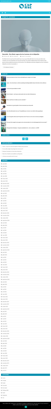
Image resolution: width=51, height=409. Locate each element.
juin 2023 (4, 257)
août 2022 (4, 282)
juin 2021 (4, 316)
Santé (3, 392)
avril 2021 (4, 321)
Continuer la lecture (9, 67)
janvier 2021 (5, 328)
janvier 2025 (5, 210)
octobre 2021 (5, 306)
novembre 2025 (5, 186)
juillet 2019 (4, 368)
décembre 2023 (5, 242)
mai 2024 (4, 230)
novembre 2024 (5, 215)
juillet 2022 (4, 284)
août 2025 (4, 193)
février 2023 (5, 267)
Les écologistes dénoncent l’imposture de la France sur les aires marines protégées (25, 116)
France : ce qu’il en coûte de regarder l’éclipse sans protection (15, 146)
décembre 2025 (5, 183)
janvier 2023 (5, 269)
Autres (3, 378)
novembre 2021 (5, 304)
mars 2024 (4, 235)
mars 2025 (4, 205)
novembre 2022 (5, 274)
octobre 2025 (5, 188)
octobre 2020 (5, 336)
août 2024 (4, 222)
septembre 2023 (5, 249)
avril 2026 (4, 173)
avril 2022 (4, 291)
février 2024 (5, 237)
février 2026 (5, 178)
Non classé (4, 387)
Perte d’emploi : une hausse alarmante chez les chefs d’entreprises (21, 94)
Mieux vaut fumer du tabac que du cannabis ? (16, 99)
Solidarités (4, 395)
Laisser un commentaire (26, 56)
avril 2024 (4, 232)
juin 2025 (4, 198)
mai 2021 (4, 318)
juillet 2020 (4, 343)
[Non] (49, 405)
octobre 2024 (5, 218)
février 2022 (5, 296)
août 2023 (4, 252)
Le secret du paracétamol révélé (14, 88)
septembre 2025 (5, 190)
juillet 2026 (4, 166)
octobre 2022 (5, 277)
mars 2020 (4, 353)
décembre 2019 (5, 360)
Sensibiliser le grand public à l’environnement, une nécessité (20, 105)
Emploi (3, 383)
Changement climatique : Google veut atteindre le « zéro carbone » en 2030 (23, 127)
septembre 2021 (5, 309)
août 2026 (4, 163)
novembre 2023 (5, 245)
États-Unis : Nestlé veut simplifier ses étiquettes (12, 153)
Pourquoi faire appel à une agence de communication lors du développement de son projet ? (27, 122)
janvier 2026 (5, 181)
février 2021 (5, 326)
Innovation (4, 385)
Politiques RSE (5, 390)
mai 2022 (4, 289)
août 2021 (4, 311)
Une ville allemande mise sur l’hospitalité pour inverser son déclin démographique (25, 111)
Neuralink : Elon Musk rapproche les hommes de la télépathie (20, 54)
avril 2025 (4, 203)
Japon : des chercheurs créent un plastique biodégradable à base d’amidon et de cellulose (26, 82)
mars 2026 (4, 176)
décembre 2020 (5, 331)
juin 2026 (4, 168)
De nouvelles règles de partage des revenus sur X (12, 148)
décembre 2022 (5, 272)
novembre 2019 (5, 363)
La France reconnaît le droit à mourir (9, 156)
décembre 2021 (5, 301)
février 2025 (5, 208)
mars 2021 (4, 323)
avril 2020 (4, 350)
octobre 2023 (5, 247)
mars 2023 (4, 264)
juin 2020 (4, 345)
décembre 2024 (5, 213)
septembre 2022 (5, 279)
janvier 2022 (5, 299)
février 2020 (5, 355)
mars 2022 (4, 294)
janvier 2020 (5, 358)
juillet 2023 (4, 254)
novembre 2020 (5, 333)
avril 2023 (4, 262)
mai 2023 (4, 259)
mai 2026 (4, 171)
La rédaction (15, 56)
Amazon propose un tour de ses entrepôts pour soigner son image (21, 77)
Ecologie (4, 380)
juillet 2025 (4, 195)
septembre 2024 (5, 220)
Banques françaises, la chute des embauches (11, 151)
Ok (25, 406)
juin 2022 (4, 286)
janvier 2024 (5, 240)
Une (3, 397)
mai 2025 (4, 200)
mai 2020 (4, 348)
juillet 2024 (4, 225)
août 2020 (4, 341)
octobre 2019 (5, 365)
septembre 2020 (5, 338)
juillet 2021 (4, 313)
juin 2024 (4, 227)
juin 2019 (4, 370)
